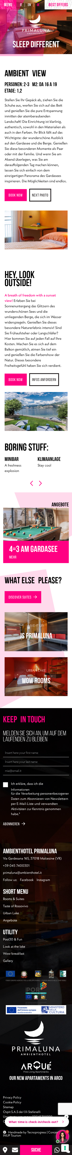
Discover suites (20, 597)
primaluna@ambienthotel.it (22, 872)
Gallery (8, 960)
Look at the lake (14, 946)
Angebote (10, 920)
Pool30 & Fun (12, 939)
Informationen (20, 789)
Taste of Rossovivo (15, 906)
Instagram (43, 880)
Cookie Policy (12, 1102)
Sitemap (8, 1107)
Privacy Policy (12, 1097)
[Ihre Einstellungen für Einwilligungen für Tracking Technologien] (65, 1148)
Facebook (27, 880)
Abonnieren (11, 824)
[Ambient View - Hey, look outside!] (36, 230)
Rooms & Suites (13, 899)
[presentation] (32, 483)
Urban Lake (11, 913)
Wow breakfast (13, 953)
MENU (8, 4)
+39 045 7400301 (16, 865)
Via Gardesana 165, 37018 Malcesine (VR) (32, 858)
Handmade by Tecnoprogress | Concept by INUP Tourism (33, 1133)
